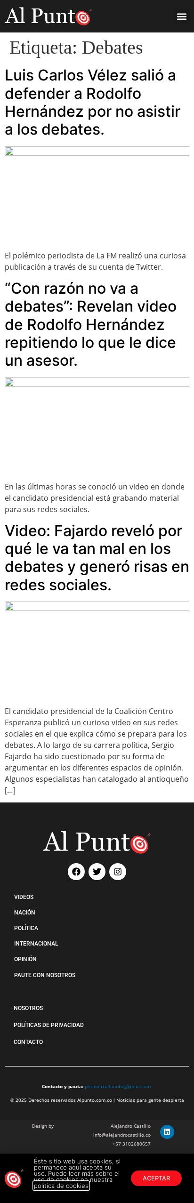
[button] (181, 16)
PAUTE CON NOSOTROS (44, 975)
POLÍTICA (26, 928)
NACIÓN (24, 912)
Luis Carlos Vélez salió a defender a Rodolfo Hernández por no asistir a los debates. (92, 102)
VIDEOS (23, 897)
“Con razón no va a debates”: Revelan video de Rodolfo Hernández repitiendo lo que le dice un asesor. (91, 324)
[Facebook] (76, 871)
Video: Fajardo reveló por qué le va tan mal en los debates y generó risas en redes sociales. (97, 557)
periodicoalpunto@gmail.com (118, 1086)
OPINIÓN (25, 959)
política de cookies (61, 1185)
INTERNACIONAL (36, 943)
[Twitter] (97, 871)
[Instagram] (117, 871)
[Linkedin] (167, 1132)
